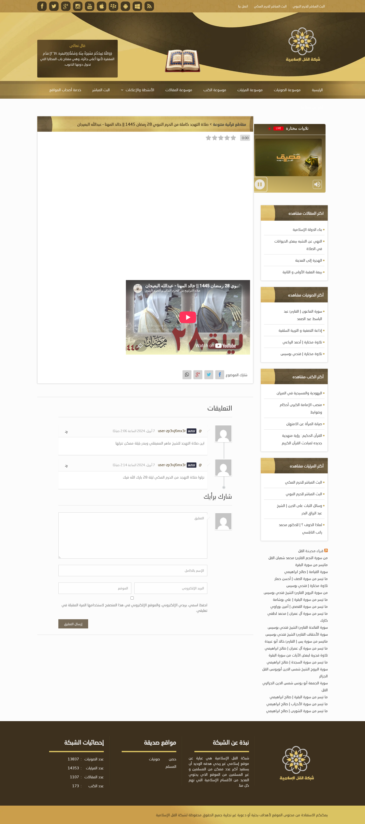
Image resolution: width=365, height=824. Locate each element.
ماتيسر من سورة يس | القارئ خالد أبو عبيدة (296, 641)
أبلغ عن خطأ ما (312, 107)
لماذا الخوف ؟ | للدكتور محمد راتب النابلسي (300, 528)
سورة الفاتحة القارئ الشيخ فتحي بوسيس (298, 627)
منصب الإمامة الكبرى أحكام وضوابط (301, 408)
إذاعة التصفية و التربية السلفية (300, 330)
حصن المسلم (171, 763)
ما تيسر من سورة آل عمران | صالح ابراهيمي (296, 648)
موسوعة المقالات (178, 89)
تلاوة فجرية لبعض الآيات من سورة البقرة (298, 655)
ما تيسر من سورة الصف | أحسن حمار (301, 578)
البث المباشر (101, 89)
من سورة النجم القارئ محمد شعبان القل (298, 557)
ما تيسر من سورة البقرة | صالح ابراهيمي (299, 697)
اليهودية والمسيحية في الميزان (299, 393)
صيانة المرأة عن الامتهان (304, 423)
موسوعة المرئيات (250, 89)
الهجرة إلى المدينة (308, 260)
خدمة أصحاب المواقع (65, 89)
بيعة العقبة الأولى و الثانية (302, 272)
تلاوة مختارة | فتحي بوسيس (301, 353)
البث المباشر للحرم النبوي (304, 494)
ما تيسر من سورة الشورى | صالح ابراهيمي (297, 710)
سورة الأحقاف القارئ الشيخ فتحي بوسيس (296, 634)
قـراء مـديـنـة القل (310, 550)
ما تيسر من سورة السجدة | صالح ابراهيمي (297, 662)
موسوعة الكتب (214, 89)
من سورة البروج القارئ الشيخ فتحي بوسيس (296, 592)
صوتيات (154, 759)
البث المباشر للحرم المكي (303, 482)
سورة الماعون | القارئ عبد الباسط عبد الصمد (303, 315)
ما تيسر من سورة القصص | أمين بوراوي (299, 606)
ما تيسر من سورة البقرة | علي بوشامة (300, 599)
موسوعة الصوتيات (287, 89)
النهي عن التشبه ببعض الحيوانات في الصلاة (298, 245)
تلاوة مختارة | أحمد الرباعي (302, 342)
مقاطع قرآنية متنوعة (229, 124)
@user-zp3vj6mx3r (180, 430)
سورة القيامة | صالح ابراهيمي (306, 571)
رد (66, 431)
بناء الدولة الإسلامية (307, 229)
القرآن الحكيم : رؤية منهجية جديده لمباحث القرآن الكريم (302, 439)
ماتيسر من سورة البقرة (311, 564)
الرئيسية (317, 89)
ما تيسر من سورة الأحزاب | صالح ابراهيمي (297, 703)
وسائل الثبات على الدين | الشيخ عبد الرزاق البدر (299, 509)
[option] (77, 55)
